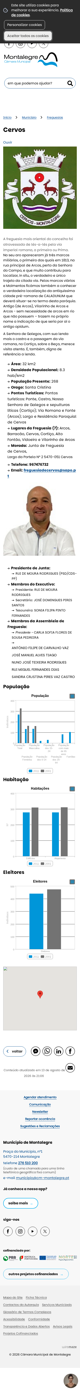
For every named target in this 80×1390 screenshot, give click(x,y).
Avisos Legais (62, 1326)
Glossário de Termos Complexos (27, 1312)
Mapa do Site (13, 1297)
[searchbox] (40, 83)
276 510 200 (28, 1163)
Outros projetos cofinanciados (33, 1274)
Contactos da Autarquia (21, 1305)
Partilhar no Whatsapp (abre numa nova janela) (47, 1051)
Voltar (17, 1051)
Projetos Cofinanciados (20, 1333)
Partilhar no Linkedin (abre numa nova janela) (58, 1051)
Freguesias (55, 117)
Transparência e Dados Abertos (26, 1326)
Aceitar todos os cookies (28, 35)
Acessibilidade (14, 1319)
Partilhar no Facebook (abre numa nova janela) (70, 1051)
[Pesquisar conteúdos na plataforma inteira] (70, 83)
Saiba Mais (18, 1203)
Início (7, 117)
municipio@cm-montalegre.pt (42, 1177)
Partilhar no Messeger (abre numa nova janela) (35, 1051)
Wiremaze (69, 1347)
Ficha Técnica (36, 1297)
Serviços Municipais (57, 1305)
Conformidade (39, 1319)
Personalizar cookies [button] (24, 24)
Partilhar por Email (70, 1067)
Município (29, 117)
